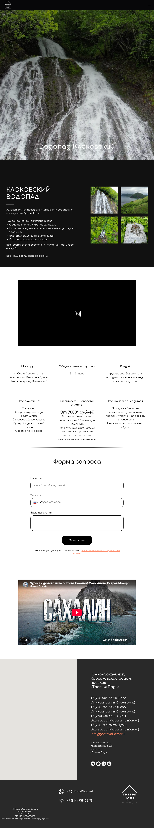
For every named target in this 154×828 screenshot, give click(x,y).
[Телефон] (104, 763)
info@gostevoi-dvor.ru (108, 734)
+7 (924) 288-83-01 (103, 716)
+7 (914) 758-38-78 (103, 707)
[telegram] (93, 763)
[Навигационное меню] (149, 5)
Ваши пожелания (41, 512)
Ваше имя (36, 478)
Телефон (35, 495)
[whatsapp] (98, 763)
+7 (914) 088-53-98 (104, 698)
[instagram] (109, 763)
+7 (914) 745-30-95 (104, 725)
